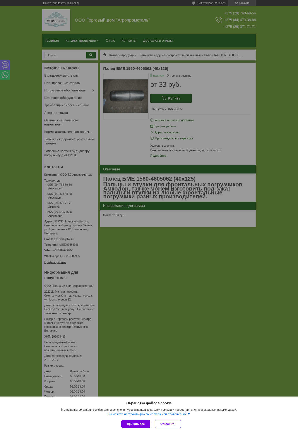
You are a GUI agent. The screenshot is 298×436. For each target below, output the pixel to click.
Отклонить (167, 424)
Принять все (136, 424)
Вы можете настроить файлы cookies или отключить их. (147, 414)
